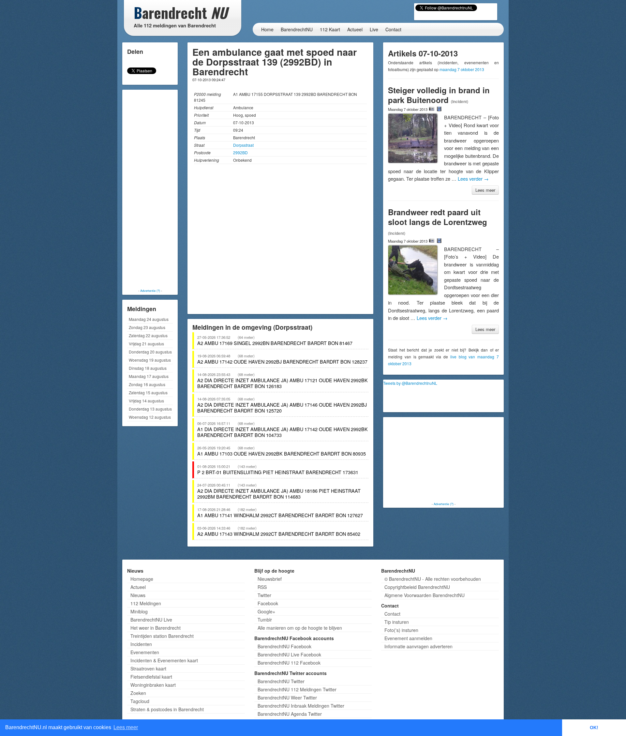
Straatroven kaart (148, 668)
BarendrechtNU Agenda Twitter (290, 714)
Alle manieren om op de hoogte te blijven (300, 627)
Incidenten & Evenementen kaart (164, 660)
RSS (262, 587)
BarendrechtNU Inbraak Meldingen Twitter (301, 705)
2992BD (240, 152)
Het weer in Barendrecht (155, 627)
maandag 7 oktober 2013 (462, 69)
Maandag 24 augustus (149, 319)
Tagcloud (139, 701)
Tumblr (265, 619)
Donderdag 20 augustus (150, 351)
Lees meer (485, 190)
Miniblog (139, 611)
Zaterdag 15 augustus (148, 392)
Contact (393, 29)
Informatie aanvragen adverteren (418, 646)
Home (267, 29)
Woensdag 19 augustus (150, 360)
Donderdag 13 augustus (150, 409)
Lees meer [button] (125, 727)
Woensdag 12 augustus (150, 417)
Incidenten (141, 644)
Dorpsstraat (243, 145)
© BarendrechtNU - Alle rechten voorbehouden (432, 579)
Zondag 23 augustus (147, 327)
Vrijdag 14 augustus (146, 400)
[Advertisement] (150, 189)
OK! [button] (594, 727)
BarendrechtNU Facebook (284, 646)
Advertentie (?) (150, 290)
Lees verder (473, 178)
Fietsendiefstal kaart (151, 676)
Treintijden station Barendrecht (162, 636)
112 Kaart (330, 29)
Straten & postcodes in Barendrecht (167, 709)
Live (374, 29)
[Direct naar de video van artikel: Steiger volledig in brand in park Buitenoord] (439, 109)
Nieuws (137, 595)
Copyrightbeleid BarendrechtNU (417, 587)
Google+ (266, 611)
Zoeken (138, 693)
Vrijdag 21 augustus (146, 343)
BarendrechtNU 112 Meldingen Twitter (297, 689)
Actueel (355, 29)
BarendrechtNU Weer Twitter (287, 697)
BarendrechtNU (297, 29)
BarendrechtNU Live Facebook (289, 654)
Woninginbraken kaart (153, 685)
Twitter (264, 595)
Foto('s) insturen (401, 630)
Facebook (268, 603)
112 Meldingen (145, 603)
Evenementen (144, 652)
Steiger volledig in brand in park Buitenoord (439, 94)
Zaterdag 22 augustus (148, 335)
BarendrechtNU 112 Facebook (289, 662)
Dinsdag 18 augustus (148, 368)
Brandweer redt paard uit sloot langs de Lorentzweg (437, 216)
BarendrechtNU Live (151, 619)
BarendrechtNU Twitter (281, 681)
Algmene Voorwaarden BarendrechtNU (424, 595)
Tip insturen (396, 622)
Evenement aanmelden (408, 638)
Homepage (141, 579)
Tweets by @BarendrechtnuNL (410, 383)
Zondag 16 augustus (147, 384)
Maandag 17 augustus (149, 376)
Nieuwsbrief (270, 579)
